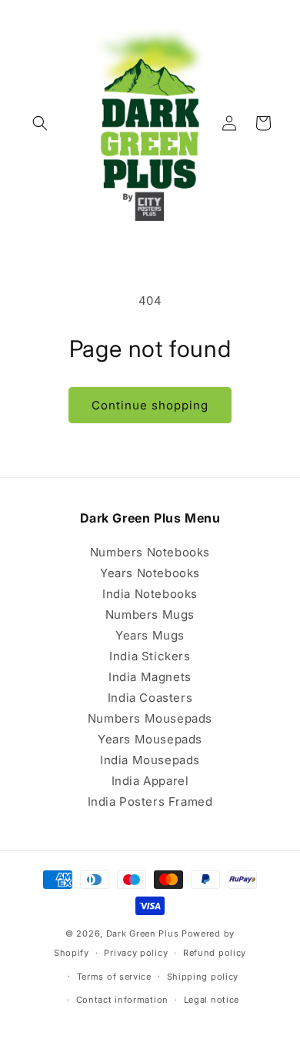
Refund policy (214, 952)
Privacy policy (136, 952)
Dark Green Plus (142, 933)
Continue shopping (150, 405)
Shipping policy (203, 976)
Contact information (122, 999)
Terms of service (114, 976)
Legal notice (211, 999)
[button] (40, 123)
